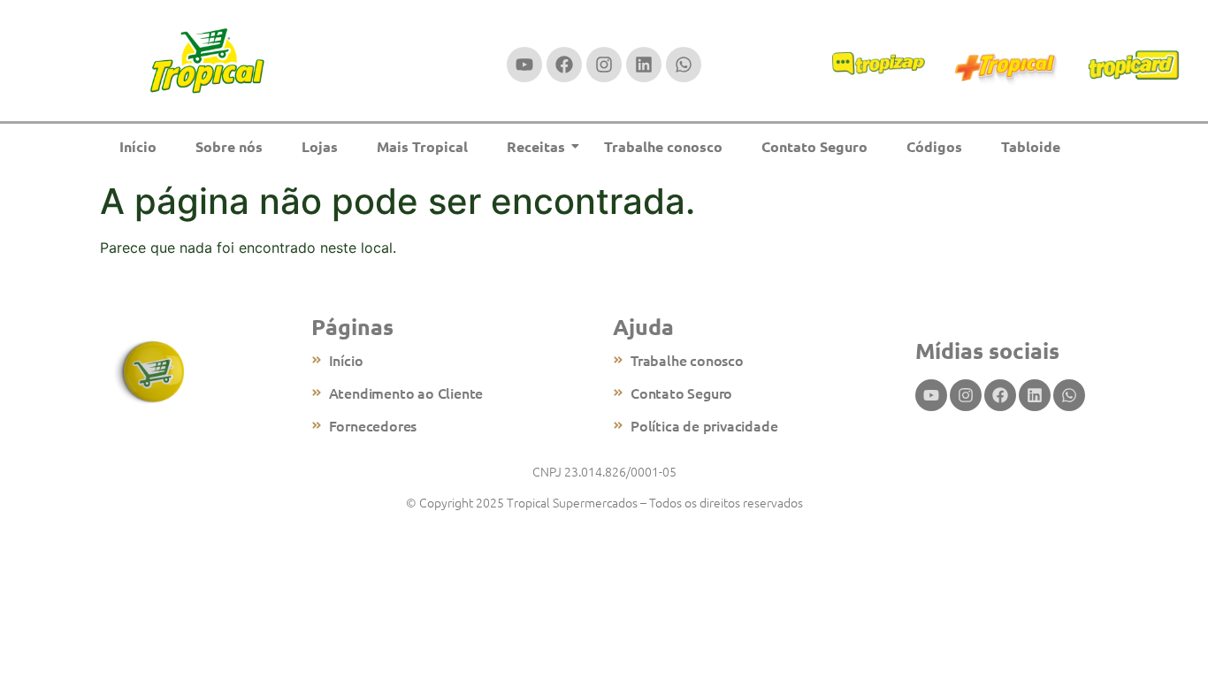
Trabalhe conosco (663, 146)
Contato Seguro (814, 146)
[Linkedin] (643, 64)
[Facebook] (564, 64)
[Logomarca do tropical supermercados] (207, 61)
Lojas (320, 146)
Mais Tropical (422, 146)
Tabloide (1030, 146)
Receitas (536, 146)
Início (138, 146)
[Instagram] (604, 64)
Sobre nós (229, 146)
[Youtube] (524, 64)
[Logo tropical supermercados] (151, 373)
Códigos (934, 146)
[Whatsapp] (683, 64)
